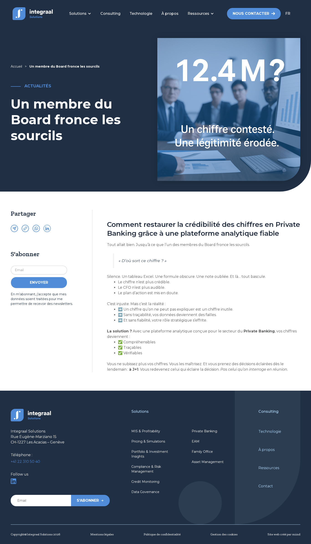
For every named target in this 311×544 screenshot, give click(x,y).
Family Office (202, 452)
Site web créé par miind (284, 534)
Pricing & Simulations (148, 441)
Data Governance (145, 492)
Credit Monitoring (145, 482)
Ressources (268, 468)
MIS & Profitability (145, 431)
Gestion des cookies (223, 534)
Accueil (16, 66)
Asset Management (208, 462)
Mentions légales (102, 534)
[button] (293, 13)
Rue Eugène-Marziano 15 (33, 437)
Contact (265, 486)
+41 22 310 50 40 (25, 461)
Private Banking (204, 431)
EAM (195, 441)
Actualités (37, 85)
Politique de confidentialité (162, 534)
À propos (266, 450)
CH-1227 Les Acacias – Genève (37, 442)
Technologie (269, 431)
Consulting (268, 411)
